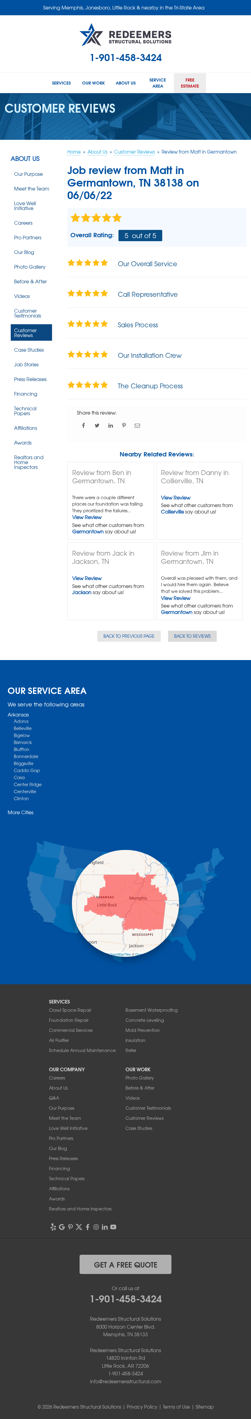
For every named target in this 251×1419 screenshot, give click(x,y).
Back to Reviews (192, 636)
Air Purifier (59, 1040)
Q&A (54, 1098)
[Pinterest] (70, 1227)
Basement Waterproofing (152, 1010)
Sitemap (205, 1406)
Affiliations (25, 427)
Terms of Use (176, 1406)
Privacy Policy (142, 1406)
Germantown (88, 531)
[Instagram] (96, 1227)
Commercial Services (70, 1030)
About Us (25, 158)
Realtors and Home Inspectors (28, 461)
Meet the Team (31, 188)
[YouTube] (113, 1227)
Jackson (82, 592)
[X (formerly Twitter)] (79, 1227)
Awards (23, 442)
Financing (25, 393)
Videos (22, 295)
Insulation (135, 1040)
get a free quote (125, 1264)
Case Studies (29, 349)
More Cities (20, 812)
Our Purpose (28, 173)
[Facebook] (87, 1227)
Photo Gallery (30, 266)
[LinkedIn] (104, 1227)
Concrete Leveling (145, 1020)
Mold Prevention (143, 1030)
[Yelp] (53, 1227)
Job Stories (26, 364)
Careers (23, 222)
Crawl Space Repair (70, 1010)
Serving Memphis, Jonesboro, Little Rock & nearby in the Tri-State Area (123, 7)
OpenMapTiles (120, 954)
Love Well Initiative (25, 205)
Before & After (30, 281)
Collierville (172, 511)
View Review (87, 517)
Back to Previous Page (129, 636)
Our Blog (24, 252)
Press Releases (30, 379)
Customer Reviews (25, 332)
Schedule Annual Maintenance (82, 1050)
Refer (131, 1050)
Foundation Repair (68, 1020)
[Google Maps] (62, 1227)
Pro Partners (27, 237)
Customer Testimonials (27, 313)
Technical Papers (25, 411)
